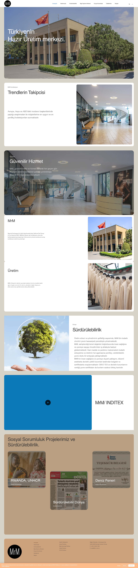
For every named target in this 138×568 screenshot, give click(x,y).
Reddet (124, 565)
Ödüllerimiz (36, 553)
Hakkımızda (36, 544)
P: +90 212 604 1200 (95, 546)
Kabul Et (131, 565)
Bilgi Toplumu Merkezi (39, 549)
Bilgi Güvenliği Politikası (64, 546)
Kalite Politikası (62, 548)
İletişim (35, 555)
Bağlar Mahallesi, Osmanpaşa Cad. (98, 542)
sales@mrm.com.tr (95, 548)
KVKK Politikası (62, 550)
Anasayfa (36, 542)
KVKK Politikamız (5, 566)
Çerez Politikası (62, 544)
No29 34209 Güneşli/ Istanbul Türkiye (98, 544)
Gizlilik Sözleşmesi (63, 542)
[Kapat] (136, 565)
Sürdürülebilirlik (37, 546)
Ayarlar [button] (119, 565)
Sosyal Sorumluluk (38, 551)
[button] (89, 428)
